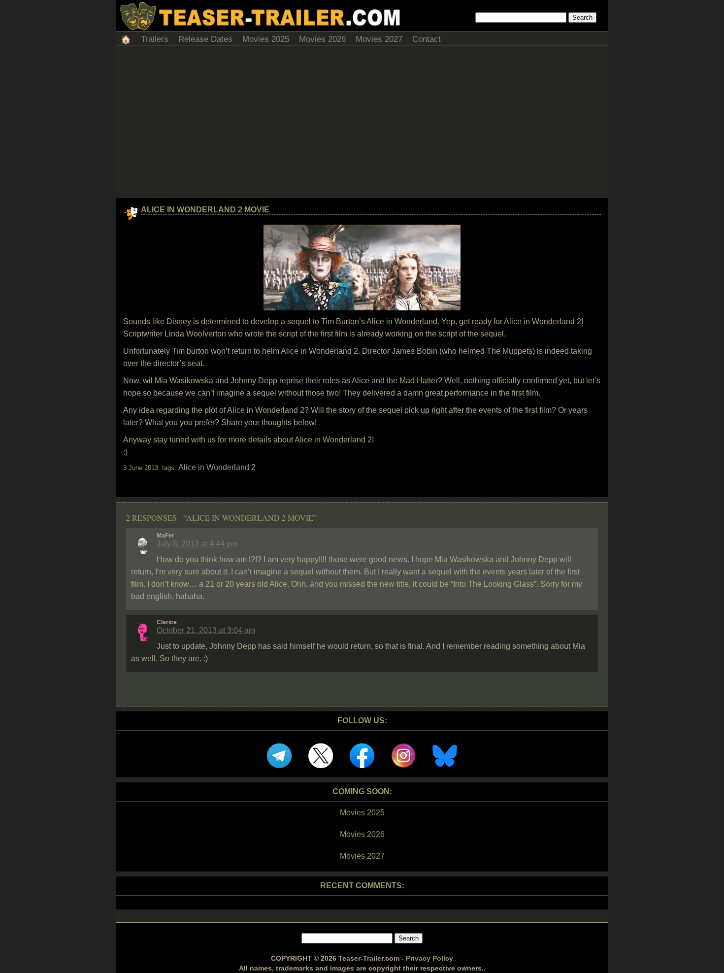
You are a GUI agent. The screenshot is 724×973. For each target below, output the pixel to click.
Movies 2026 (322, 39)
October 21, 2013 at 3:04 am (206, 630)
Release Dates (205, 39)
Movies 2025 (265, 39)
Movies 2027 (379, 39)
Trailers (154, 39)
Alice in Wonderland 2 (217, 467)
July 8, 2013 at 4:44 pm (197, 543)
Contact (426, 39)
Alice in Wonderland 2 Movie (205, 209)
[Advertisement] (362, 124)
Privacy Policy (429, 958)
